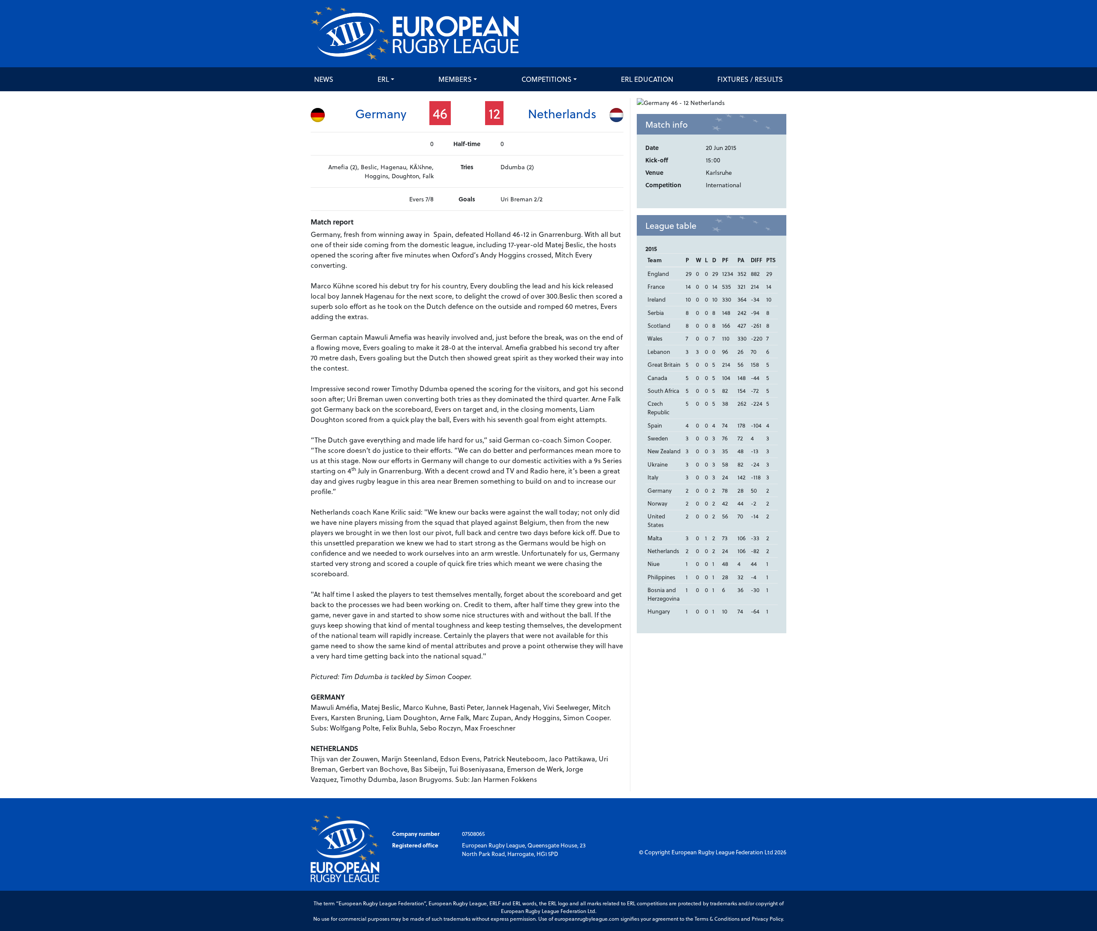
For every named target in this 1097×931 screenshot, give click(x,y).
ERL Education (647, 79)
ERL (383, 79)
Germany (380, 113)
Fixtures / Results (750, 79)
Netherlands (562, 113)
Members (455, 79)
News (323, 79)
